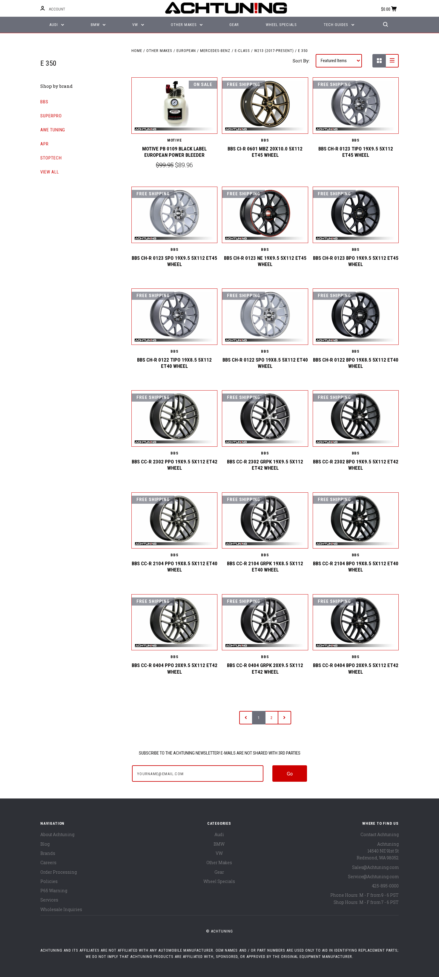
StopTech (51, 158)
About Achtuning (57, 834)
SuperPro (51, 116)
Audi (54, 24)
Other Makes (184, 24)
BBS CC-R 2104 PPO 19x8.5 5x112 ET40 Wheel (174, 566)
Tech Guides (336, 24)
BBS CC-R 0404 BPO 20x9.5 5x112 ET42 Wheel (355, 668)
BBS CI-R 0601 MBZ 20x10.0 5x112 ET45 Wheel (265, 152)
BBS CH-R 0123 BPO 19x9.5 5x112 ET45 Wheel (355, 261)
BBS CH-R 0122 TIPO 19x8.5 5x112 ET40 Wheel (174, 363)
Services (49, 900)
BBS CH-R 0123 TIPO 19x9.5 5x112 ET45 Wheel (355, 152)
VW (135, 24)
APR (44, 144)
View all (49, 172)
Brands (47, 853)
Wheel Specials (281, 24)
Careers (48, 862)
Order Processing (58, 872)
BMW (96, 24)
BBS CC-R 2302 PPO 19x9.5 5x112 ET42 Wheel (174, 465)
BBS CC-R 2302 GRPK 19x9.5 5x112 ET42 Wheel (265, 465)
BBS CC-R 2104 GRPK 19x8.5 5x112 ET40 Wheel (265, 566)
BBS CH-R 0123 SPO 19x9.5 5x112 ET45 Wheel (174, 261)
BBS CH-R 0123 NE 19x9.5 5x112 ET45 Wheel (265, 261)
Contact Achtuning (379, 834)
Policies (49, 881)
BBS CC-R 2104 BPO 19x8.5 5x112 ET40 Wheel (355, 566)
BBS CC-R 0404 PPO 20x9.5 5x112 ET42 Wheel (174, 668)
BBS (44, 102)
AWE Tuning (52, 130)
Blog (45, 844)
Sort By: (301, 61)
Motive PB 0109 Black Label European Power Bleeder (174, 152)
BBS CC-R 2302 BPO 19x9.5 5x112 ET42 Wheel (355, 465)
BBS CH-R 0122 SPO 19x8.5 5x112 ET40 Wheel (265, 363)
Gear (234, 24)
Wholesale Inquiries (61, 909)
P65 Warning (53, 890)
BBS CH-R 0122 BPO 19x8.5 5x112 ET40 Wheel (355, 363)
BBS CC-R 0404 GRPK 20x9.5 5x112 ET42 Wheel (265, 668)
